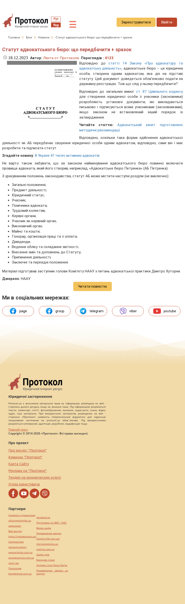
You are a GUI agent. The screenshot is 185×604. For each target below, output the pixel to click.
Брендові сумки (45, 559)
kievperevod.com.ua (20, 573)
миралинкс (14, 525)
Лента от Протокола (61, 58)
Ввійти (166, 22)
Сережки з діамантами (21, 515)
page (23, 311)
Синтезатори (16, 541)
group (59, 311)
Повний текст (18, 429)
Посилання (14, 568)
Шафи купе (42, 554)
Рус (56, 19)
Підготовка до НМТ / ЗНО (51, 522)
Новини (44, 37)
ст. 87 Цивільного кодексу (159, 91)
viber (133, 311)
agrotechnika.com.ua (20, 552)
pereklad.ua (43, 517)
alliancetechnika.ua (19, 520)
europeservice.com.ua (21, 557)
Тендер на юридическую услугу (34, 477)
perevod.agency (17, 547)
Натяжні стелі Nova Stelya (51, 565)
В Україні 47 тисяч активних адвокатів (67, 155)
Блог (29, 37)
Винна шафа (43, 528)
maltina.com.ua (45, 549)
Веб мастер (15, 531)
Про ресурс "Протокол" (27, 450)
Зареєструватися (136, 22)
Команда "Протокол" (25, 457)
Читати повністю (92, 286)
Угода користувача (24, 484)
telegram (96, 311)
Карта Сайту (18, 464)
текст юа (13, 563)
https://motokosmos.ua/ (22, 536)
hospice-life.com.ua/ (48, 538)
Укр (56, 25)
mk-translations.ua (47, 544)
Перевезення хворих (48, 533)
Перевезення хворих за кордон (52, 572)
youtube (169, 311)
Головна (14, 37)
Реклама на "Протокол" (27, 470)
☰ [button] (73, 25)
